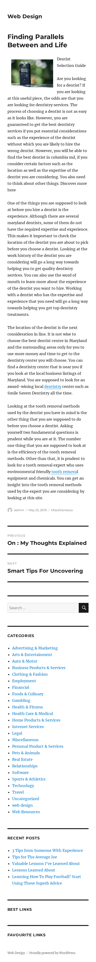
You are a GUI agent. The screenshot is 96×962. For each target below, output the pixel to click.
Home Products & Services (36, 720)
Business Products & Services (38, 667)
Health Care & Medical (32, 713)
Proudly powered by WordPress (52, 953)
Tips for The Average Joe (34, 857)
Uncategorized (25, 798)
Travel (18, 792)
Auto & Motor (24, 661)
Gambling (21, 700)
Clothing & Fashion (30, 674)
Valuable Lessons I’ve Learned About (46, 863)
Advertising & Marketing (35, 648)
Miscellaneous (62, 510)
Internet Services (28, 726)
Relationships (25, 766)
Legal (17, 733)
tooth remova (64, 471)
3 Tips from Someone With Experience (47, 850)
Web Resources (26, 811)
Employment (24, 680)
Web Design (24, 16)
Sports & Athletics (28, 779)
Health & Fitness (27, 707)
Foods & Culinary (27, 694)
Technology (23, 785)
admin (19, 510)
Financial (20, 687)
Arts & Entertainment (32, 654)
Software (20, 772)
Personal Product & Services (37, 746)
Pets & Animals (26, 753)
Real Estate (22, 759)
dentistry (52, 386)
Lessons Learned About (33, 870)
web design (22, 805)
